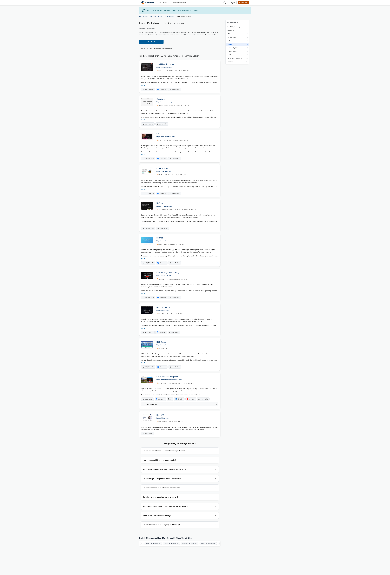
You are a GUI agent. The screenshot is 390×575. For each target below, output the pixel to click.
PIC (229, 34)
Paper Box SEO (232, 37)
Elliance (230, 44)
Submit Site (243, 3)
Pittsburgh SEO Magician (235, 58)
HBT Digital (231, 55)
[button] (233, 2)
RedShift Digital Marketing (235, 48)
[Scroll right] (217, 543)
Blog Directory (163, 2)
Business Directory (178, 2)
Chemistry (231, 30)
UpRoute (230, 41)
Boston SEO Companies (208, 543)
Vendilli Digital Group (234, 27)
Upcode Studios (232, 51)
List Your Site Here (151, 42)
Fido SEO (230, 62)
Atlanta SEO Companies (153, 543)
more (143, 85)
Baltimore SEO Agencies (189, 543)
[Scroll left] (141, 543)
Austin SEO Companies (171, 543)
